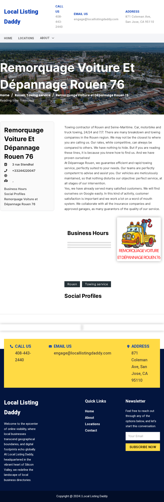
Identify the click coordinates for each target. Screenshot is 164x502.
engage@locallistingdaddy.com (96, 19)
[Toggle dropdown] (53, 38)
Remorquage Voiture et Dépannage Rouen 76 (21, 201)
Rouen (20, 95)
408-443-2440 (59, 22)
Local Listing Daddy (21, 16)
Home (8, 38)
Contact (91, 430)
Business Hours (15, 189)
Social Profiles (14, 194)
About (89, 418)
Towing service (38, 95)
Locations (26, 38)
